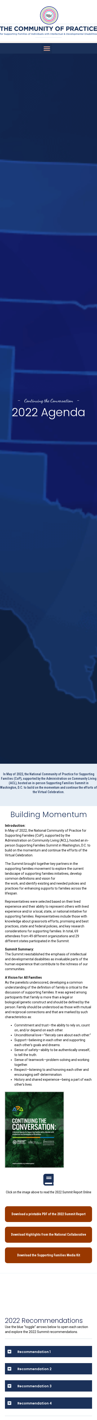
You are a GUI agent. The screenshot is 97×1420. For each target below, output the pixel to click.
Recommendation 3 (34, 1386)
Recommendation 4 (34, 1403)
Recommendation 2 (34, 1369)
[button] (46, 48)
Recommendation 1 (34, 1351)
